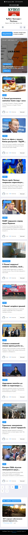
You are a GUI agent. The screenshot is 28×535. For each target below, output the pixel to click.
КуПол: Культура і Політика (13, 20)
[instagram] (16, 5)
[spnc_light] (24, 27)
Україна (4, 135)
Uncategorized (11, 64)
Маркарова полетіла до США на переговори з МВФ (12, 384)
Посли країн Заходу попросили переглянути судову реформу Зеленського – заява (12, 181)
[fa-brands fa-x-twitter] (12, 5)
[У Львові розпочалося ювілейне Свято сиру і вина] (14, 84)
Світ (4, 422)
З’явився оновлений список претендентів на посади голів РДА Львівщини (12, 344)
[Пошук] (21, 27)
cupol (9, 40)
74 (20, 487)
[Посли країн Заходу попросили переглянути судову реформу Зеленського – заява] (14, 166)
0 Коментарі (13, 112)
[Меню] (3, 27)
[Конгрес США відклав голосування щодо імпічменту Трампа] (14, 453)
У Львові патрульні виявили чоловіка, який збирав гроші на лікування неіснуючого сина (13, 265)
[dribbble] (14, 5)
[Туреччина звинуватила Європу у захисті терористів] (14, 410)
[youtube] (18, 5)
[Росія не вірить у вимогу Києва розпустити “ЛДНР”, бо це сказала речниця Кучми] (14, 125)
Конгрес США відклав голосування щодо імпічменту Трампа (11, 468)
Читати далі (11, 70)
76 (2, 491)
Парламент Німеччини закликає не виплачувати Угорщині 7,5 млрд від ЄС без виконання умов (13, 529)
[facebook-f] (10, 5)
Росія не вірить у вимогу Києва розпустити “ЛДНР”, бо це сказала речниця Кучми (13, 140)
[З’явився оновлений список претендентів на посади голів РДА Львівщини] (14, 330)
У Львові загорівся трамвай (13, 306)
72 (12, 487)
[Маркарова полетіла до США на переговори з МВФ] (14, 370)
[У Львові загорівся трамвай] (14, 291)
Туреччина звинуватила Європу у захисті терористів (14, 426)
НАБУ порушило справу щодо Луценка (12, 222)
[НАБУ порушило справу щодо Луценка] (14, 207)
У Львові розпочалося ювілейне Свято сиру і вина (14, 99)
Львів (4, 95)
